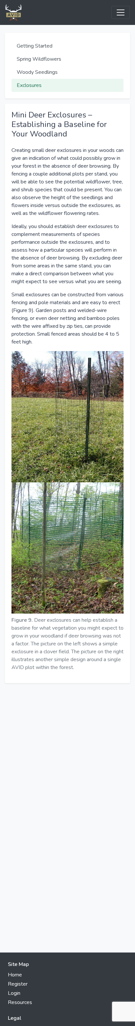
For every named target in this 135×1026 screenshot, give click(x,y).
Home (15, 974)
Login (14, 993)
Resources (20, 1002)
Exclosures (29, 85)
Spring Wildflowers (39, 59)
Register (18, 984)
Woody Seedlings (37, 72)
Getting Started (34, 46)
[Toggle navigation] (120, 12)
